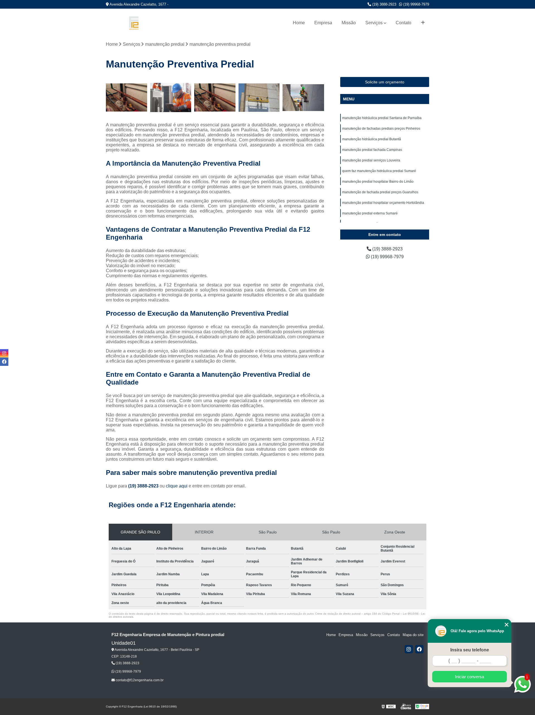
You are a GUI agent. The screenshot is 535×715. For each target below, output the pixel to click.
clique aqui (177, 486)
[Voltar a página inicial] (134, 23)
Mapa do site (413, 635)
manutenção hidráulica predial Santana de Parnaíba (382, 118)
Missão (349, 22)
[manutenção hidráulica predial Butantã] (215, 98)
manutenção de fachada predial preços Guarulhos (380, 192)
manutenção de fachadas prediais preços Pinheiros (381, 129)
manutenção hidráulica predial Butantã (371, 139)
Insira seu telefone (469, 650)
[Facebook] (419, 649)
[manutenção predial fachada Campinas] (259, 98)
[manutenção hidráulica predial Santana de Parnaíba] (126, 98)
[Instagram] (409, 649)
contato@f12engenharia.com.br (139, 680)
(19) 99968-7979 (415, 4)
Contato (403, 22)
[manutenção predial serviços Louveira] (303, 98)
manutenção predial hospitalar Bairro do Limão (378, 181)
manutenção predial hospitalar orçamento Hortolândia (383, 203)
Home (299, 22)
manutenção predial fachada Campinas (372, 150)
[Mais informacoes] (423, 22)
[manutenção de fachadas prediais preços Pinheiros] (171, 98)
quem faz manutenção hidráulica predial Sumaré (379, 171)
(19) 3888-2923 (383, 4)
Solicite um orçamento (384, 82)
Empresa (323, 22)
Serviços (374, 22)
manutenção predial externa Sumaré (370, 213)
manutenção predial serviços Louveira (371, 160)
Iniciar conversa (469, 676)
